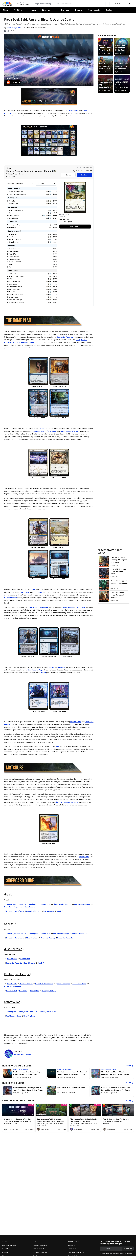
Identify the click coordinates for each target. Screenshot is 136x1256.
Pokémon (32, 10)
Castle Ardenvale (14, 249)
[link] (7, 4)
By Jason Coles (120, 53)
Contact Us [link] (71, 1245)
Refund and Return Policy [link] (76, 1252)
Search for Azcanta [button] (65, 337)
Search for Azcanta (14, 239)
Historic (23, 16)
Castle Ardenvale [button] (20, 342)
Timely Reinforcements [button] (62, 904)
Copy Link (16, 31)
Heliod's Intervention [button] (80, 934)
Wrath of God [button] (68, 607)
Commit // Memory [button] (33, 911)
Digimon (78, 10)
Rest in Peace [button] (12, 959)
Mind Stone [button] (35, 431)
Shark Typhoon (14, 242)
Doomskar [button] (81, 607)
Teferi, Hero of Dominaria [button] (38, 607)
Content (109, 10)
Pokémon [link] (5, 1252)
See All (128, 1066)
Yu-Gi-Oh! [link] (5, 1249)
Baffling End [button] (33, 904)
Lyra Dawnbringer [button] (28, 907)
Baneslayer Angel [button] (11, 907)
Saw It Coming (13, 218)
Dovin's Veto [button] (84, 857)
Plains (11, 267)
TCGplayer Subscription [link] (40, 1252)
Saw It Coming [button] (75, 722)
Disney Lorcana (48, 10)
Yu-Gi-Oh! (18, 10)
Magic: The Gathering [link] (9, 1245)
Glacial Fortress (14, 256)
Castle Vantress (13, 251)
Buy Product (75, 226)
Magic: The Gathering (11, 16)
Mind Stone (12, 227)
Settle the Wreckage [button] (82, 904)
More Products (94, 10)
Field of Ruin (13, 254)
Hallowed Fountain (15, 259)
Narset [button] (7, 598)
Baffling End (13, 234)
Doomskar (12, 201)
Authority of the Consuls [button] (16, 904)
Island (11, 264)
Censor (11, 213)
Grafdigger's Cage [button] (35, 670)
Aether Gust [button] (45, 904)
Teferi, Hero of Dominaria (17, 194)
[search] (80, 3)
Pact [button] (76, 110)
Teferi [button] (33, 590)
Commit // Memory (14, 215)
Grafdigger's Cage (14, 225)
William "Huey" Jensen (14, 28)
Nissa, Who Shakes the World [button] (66, 802)
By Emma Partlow (104, 53)
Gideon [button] (71, 110)
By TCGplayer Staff (121, 90)
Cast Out (11, 237)
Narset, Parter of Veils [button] (69, 431)
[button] (108, 4)
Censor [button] (42, 429)
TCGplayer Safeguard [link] (40, 1245)
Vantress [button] (38, 592)
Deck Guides (15, 82)
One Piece (65, 10)
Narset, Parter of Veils (16, 191)
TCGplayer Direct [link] (38, 1249)
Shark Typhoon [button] (36, 342)
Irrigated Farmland (15, 262)
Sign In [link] (117, 3)
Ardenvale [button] (25, 592)
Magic (5, 10)
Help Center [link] (72, 1249)
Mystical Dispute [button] (26, 984)
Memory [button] (13, 598)
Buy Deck (84, 175)
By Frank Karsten (120, 72)
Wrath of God (13, 203)
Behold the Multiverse (16, 210)
